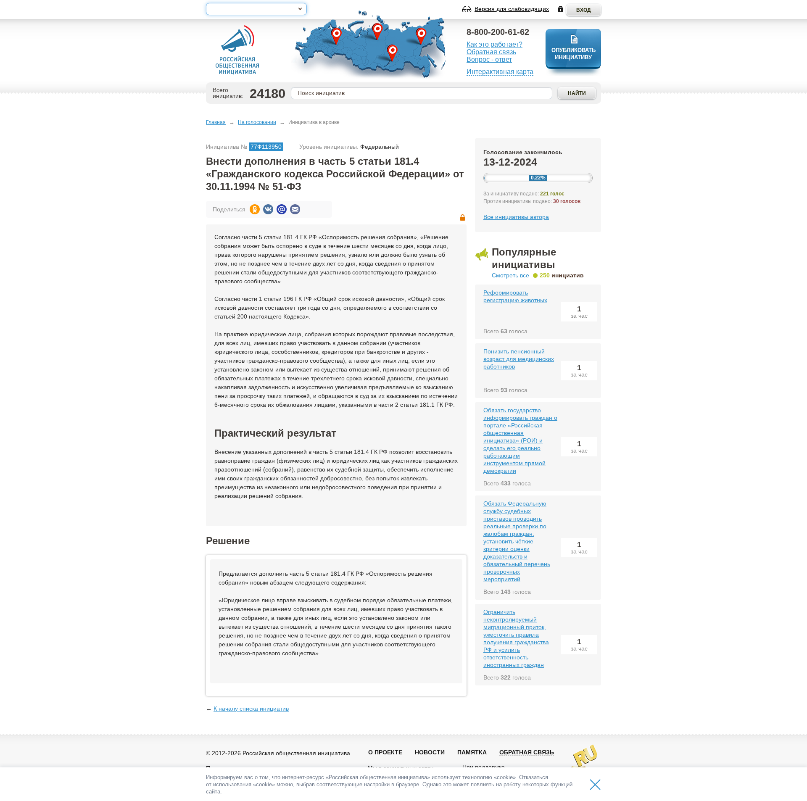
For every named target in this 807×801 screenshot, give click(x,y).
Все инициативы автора (516, 216)
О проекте (385, 752)
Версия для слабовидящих (512, 8)
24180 (267, 93)
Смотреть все (510, 275)
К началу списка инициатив (251, 708)
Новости (430, 752)
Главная (216, 122)
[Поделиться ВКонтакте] (268, 209)
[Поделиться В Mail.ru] (281, 209)
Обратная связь (491, 51)
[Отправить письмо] (295, 209)
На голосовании (257, 122)
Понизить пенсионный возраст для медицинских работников (518, 359)
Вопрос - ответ (489, 59)
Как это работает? (494, 44)
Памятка (472, 752)
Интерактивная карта (500, 71)
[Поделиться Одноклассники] (254, 209)
